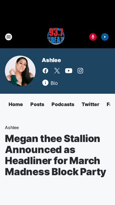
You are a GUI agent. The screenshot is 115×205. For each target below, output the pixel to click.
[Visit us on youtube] (68, 70)
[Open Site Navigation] (8, 37)
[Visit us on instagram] (80, 70)
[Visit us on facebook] (45, 70)
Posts (37, 104)
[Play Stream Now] (105, 37)
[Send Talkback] (93, 37)
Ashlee (51, 60)
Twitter (90, 104)
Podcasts (63, 104)
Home (16, 104)
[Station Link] (55, 37)
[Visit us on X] (57, 70)
